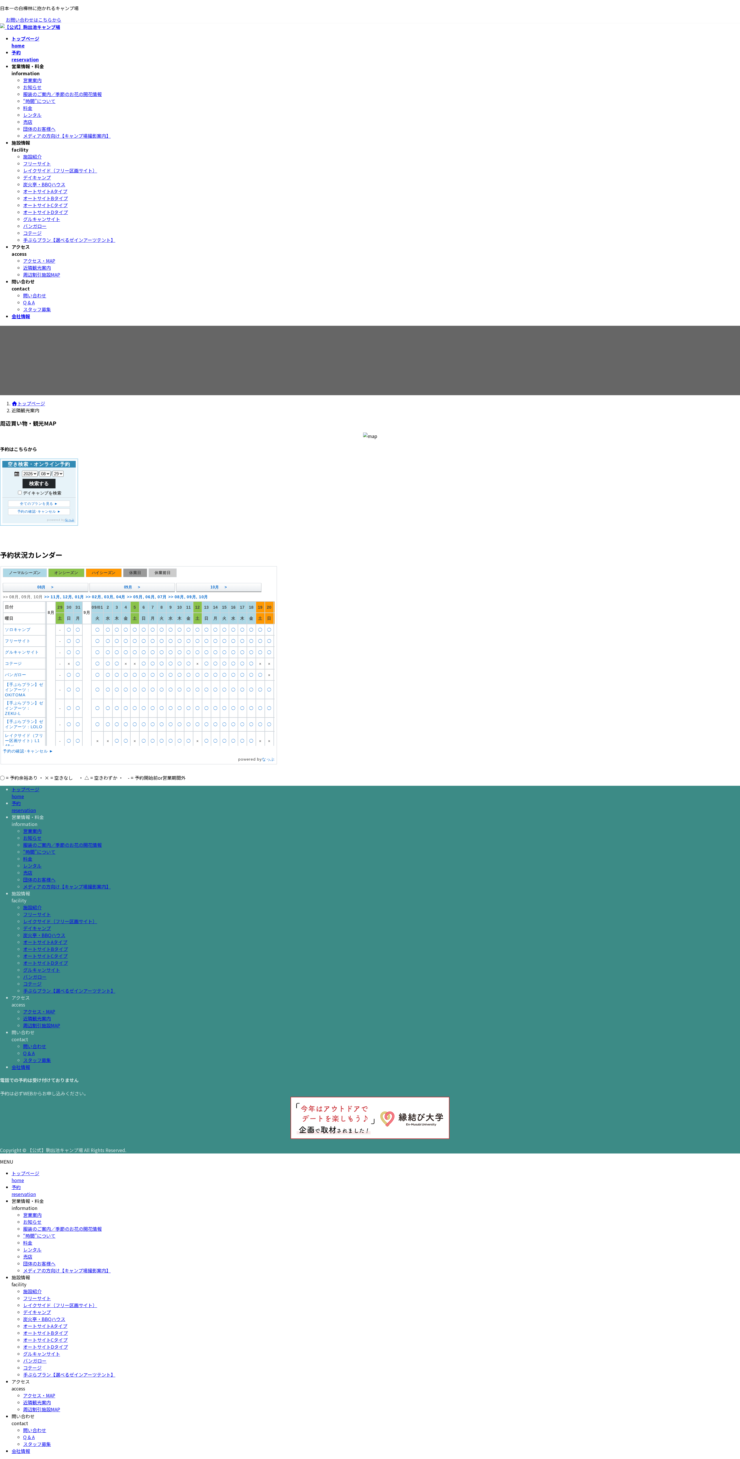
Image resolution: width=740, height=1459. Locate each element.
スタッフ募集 (37, 309)
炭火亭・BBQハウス (44, 184)
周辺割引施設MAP (41, 274)
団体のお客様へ (39, 128)
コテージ (32, 232)
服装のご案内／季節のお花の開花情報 (62, 94)
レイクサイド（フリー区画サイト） (60, 170)
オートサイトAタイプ (45, 191)
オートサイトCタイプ (45, 205)
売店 (27, 121)
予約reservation (24, 807)
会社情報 (21, 1067)
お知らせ (32, 87)
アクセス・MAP (39, 260)
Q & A (29, 302)
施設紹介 (32, 156)
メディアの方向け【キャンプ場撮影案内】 (67, 135)
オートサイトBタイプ (45, 198)
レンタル (32, 114)
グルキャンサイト (41, 219)
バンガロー (35, 225)
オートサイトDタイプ (45, 212)
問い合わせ (34, 295)
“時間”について (39, 100)
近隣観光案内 (37, 267)
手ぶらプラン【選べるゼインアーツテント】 (69, 239)
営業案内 (32, 80)
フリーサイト (37, 163)
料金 (27, 107)
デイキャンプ (37, 177)
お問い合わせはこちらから (33, 19)
